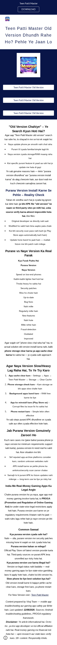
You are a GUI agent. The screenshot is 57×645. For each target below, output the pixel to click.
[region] (28, 7)
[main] (28, 34)
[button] (5, 639)
